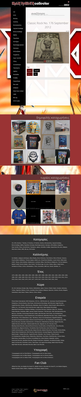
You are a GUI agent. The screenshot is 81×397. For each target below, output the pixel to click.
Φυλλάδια (16, 74)
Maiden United (15, 264)
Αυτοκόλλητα (17, 64)
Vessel (51, 266)
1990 (49, 275)
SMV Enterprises (30, 301)
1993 (59, 275)
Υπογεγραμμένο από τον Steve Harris (41, 353)
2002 (33, 277)
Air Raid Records (50, 326)
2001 (29, 277)
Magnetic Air (43, 323)
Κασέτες (15, 22)
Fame (55, 315)
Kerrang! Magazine (47, 332)
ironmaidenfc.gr (14, 392)
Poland (50, 288)
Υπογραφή (40, 349)
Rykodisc (40, 334)
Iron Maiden (15, 258)
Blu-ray (15, 97)
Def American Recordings (40, 303)
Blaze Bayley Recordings (50, 307)
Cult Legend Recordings (45, 342)
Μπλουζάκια (16, 51)
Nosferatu (23, 311)
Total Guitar (35, 342)
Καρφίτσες (16, 54)
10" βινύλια (30, 243)
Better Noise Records (57, 342)
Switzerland (15, 292)
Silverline (60, 309)
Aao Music (45, 336)
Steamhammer (30, 321)
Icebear (57, 338)
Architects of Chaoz (17, 266)
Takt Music (35, 317)
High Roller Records (17, 344)
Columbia (19, 313)
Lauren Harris (56, 260)
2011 (63, 277)
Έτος (40, 271)
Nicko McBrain (23, 262)
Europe (24, 288)
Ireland (39, 292)
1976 (29, 279)
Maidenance (31, 262)
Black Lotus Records (39, 344)
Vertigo (62, 340)
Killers (42, 262)
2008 (53, 277)
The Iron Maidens (62, 262)
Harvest (32, 311)
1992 (56, 275)
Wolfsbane (22, 260)
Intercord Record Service (31, 326)
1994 (63, 275)
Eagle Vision (40, 307)
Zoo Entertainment (57, 313)
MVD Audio (23, 323)
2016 (23, 279)
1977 (33, 279)
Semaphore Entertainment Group (20, 319)
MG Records (15, 317)
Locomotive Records (40, 309)
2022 (56, 279)
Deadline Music (25, 336)
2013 (13, 279)
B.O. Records (50, 323)
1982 (23, 275)
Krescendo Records (17, 340)
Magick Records (59, 321)
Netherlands (37, 288)
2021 (53, 279)
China (35, 292)
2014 (16, 279)
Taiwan (27, 292)
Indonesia (64, 288)
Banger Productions (38, 340)
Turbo (35, 266)
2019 (46, 279)
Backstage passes (18, 45)
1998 (19, 277)
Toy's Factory (47, 334)
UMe (64, 319)
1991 (53, 275)
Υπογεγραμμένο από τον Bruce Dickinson (42, 357)
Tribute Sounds (55, 334)
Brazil (23, 292)
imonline (67, 388)
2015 (19, 279)
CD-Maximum (37, 321)
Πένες (15, 61)
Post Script (54, 330)
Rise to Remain (57, 258)
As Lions (46, 264)
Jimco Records (59, 326)
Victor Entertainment (29, 315)
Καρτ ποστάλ (17, 58)
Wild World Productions (18, 315)
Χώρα (40, 284)
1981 (19, 275)
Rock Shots (49, 313)
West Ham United (18, 91)
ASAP (13, 262)
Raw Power (30, 303)
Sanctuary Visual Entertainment (58, 301)
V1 (59, 266)
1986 (36, 275)
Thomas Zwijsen (30, 260)
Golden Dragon (62, 315)
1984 (29, 275)
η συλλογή (17, 389)
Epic (31, 317)
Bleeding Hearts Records (18, 326)
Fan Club (40, 362)
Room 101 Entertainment (45, 317)
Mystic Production (38, 311)
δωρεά (21, 389)
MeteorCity (33, 336)
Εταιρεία (40, 297)
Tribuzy (17, 262)
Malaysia (45, 290)
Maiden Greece (39, 366)
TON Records (47, 311)
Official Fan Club (16, 366)
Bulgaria (65, 290)
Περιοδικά (16, 38)
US (12, 288)
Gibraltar (56, 266)
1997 (16, 277)
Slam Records (42, 313)
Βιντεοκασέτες (17, 25)
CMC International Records (59, 311)
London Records (28, 330)
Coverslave (41, 266)
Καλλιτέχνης (40, 254)
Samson (64, 258)
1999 (23, 277)
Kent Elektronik (39, 315)
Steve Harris (31, 264)
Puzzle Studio (42, 326)
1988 (43, 275)
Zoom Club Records (51, 328)
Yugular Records (33, 334)
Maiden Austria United (17, 368)
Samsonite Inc (15, 328)
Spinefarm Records (27, 340)
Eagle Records (59, 303)
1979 (13, 275)
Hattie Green (60, 264)
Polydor (23, 305)
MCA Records (51, 303)
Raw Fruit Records (41, 328)
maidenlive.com (21, 390)
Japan (42, 288)
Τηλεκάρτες (16, 68)
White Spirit (63, 260)
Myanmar (51, 290)
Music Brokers (45, 338)
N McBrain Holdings (29, 309)
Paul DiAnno (49, 258)
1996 (13, 277)
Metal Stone (15, 338)
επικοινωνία (20, 392)
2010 (59, 277)
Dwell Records (53, 336)
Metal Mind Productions (18, 309)
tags (12, 390)
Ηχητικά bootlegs (18, 28)
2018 (43, 279)
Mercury (14, 313)
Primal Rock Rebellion (46, 260)
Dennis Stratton (24, 264)
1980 (16, 275)
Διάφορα (15, 87)
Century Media (61, 330)
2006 (46, 277)
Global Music (25, 317)
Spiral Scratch (52, 305)
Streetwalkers (29, 266)
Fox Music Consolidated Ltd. (33, 338)
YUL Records (21, 307)
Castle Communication (17, 330)
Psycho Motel (15, 260)
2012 (36, 74)
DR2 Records (30, 332)
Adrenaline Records (28, 344)
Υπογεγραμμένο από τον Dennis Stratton (42, 355)
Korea (27, 290)
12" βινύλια (36, 243)
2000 (26, 277)
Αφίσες (15, 71)
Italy (27, 288)
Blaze (55, 264)
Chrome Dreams (22, 303)
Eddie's (25, 368)
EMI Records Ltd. (44, 301)
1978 (36, 279)
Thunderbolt (32, 328)
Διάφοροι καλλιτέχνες (24, 258)
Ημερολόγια (16, 81)
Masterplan (51, 319)
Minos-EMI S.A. (61, 305)
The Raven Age (39, 264)
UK (15, 288)
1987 (39, 275)
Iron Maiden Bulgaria (61, 366)
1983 (26, 275)
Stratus (51, 264)
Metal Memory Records (48, 321)
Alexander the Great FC (49, 366)
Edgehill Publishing (57, 317)
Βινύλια (15, 18)
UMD (14, 94)
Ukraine (56, 290)
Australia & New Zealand (36, 290)
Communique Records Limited (30, 313)
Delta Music (39, 336)
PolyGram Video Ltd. (52, 309)
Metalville (51, 338)
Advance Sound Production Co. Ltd (38, 319)
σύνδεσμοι (16, 390)
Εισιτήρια (16, 41)
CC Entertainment (16, 336)
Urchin (24, 266)
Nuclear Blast (22, 338)
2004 (39, 277)
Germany (18, 288)
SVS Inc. (37, 301)
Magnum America (24, 328)
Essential (23, 321)
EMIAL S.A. (15, 307)
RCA (55, 323)
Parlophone (15, 303)
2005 (43, 277)
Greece (31, 288)
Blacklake (35, 305)
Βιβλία (15, 35)
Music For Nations (43, 305)
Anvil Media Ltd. (58, 319)
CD (14, 12)
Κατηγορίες (40, 239)
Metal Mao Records (49, 315)
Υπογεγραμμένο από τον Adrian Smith (21, 357)
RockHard (25, 342)
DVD (14, 15)
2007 (49, 277)
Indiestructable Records (33, 323)
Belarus (23, 290)
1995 (66, 275)
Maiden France (44, 368)
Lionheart (37, 262)
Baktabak (46, 340)
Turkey (13, 290)
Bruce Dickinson (41, 258)
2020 (49, 279)
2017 (39, 279)
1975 (26, 279)
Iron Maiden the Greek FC (27, 366)
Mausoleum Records (58, 332)
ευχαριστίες (26, 389)
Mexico (31, 292)
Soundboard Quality (55, 340)
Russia (60, 290)
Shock (30, 342)
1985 (33, 275)
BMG (27, 311)
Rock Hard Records (31, 307)
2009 (56, 277)
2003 (36, 277)
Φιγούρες (16, 48)
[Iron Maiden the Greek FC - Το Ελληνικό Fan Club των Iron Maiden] (40, 390)
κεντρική (13, 389)
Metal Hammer (38, 332)
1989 (46, 275)
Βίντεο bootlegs (17, 31)
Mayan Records (37, 330)
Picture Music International (18, 301)
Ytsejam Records (23, 334)
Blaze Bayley (33, 258)
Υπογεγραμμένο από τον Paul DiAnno (21, 353)
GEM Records (28, 305)
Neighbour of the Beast (34, 368)
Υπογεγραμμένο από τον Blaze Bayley (21, 355)
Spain (54, 288)
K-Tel (20, 317)
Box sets (15, 84)
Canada (59, 288)
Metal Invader (15, 334)
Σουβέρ (15, 78)
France (46, 288)
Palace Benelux (16, 311)
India (19, 292)
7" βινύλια (24, 243)
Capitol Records (16, 305)
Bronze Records (16, 321)
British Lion (37, 260)
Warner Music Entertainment (19, 332)
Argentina (18, 290)
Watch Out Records (17, 342)
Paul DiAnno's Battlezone (50, 262)
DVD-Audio (16, 101)
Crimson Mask (61, 336)
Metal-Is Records (46, 330)
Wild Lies (46, 266)
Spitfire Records (16, 323)
